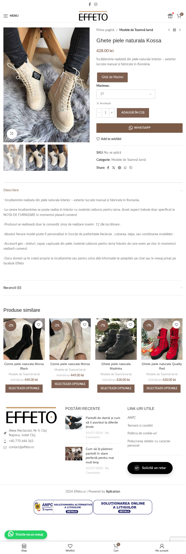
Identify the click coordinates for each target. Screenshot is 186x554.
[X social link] (114, 168)
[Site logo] (93, 15)
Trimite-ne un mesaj (29, 534)
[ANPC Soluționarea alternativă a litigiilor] (63, 507)
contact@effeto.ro (21, 447)
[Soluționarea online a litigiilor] (122, 507)
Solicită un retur (150, 468)
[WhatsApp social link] (125, 168)
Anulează (105, 103)
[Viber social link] (131, 168)
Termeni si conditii (140, 425)
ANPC (131, 417)
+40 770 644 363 (21, 441)
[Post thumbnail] (73, 428)
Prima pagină (105, 30)
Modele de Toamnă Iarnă (136, 30)
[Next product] (180, 30)
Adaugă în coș (132, 112)
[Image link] (31, 415)
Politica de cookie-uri (142, 433)
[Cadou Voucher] (170, 15)
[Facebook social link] (90, 4)
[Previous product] (169, 30)
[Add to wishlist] (39, 325)
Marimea (102, 85)
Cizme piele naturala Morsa (70, 364)
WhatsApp (142, 127)
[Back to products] (174, 30)
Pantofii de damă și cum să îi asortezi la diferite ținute (103, 422)
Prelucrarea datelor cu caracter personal (148, 444)
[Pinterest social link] (119, 168)
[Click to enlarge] (12, 134)
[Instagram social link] (96, 4)
